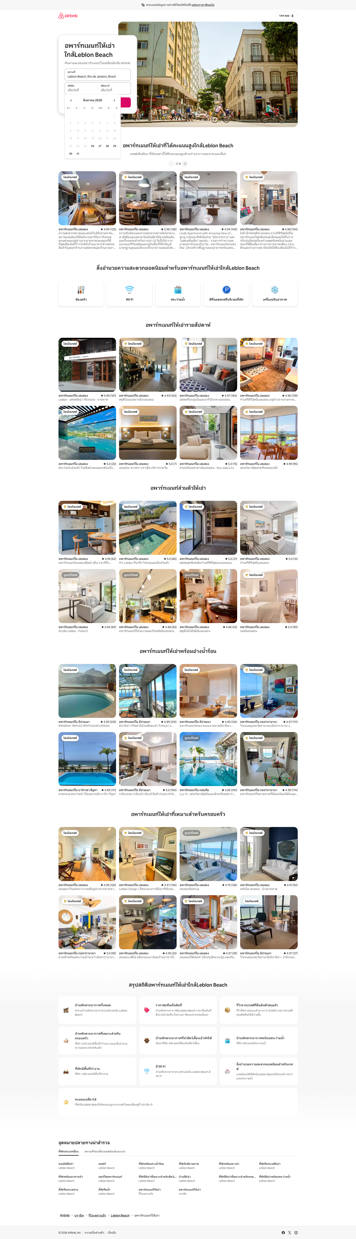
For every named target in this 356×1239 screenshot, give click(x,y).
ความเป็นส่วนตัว (94, 1232)
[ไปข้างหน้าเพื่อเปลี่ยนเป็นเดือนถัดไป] (114, 100)
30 (70, 153)
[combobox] (98, 76)
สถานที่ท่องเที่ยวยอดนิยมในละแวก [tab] (105, 1151)
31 (78, 153)
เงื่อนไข (112, 1232)
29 (114, 146)
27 (99, 146)
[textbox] (81, 90)
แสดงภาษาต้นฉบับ (203, 5)
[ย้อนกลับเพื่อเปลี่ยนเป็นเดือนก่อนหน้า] (71, 100)
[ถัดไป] (185, 164)
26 (92, 146)
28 (107, 146)
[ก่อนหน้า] (171, 164)
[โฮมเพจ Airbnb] (68, 15)
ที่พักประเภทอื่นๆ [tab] (68, 1151)
